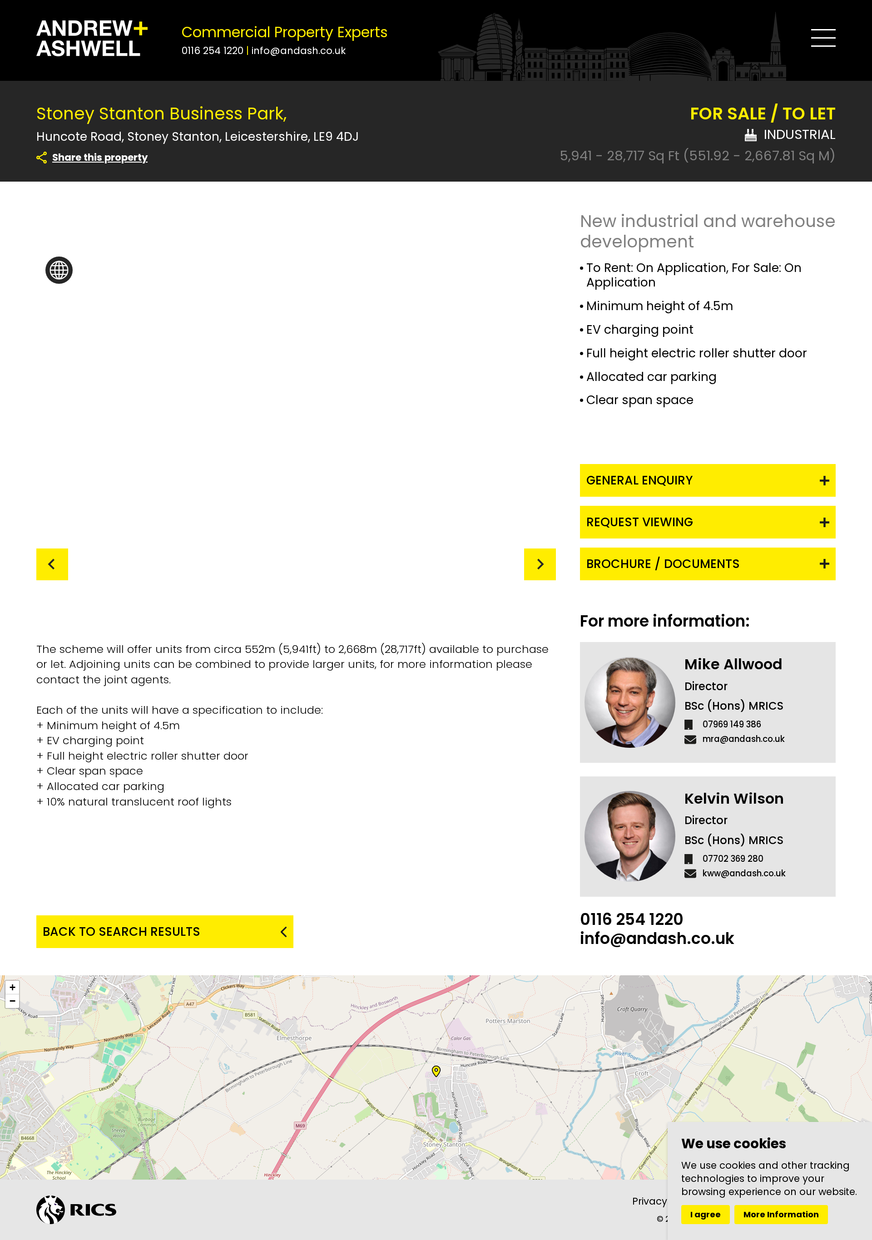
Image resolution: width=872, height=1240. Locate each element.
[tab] (246, 564)
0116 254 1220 (214, 50)
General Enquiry (639, 480)
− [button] (12, 1001)
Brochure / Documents (663, 563)
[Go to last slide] (52, 564)
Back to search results (121, 931)
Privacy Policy (665, 1201)
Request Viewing (639, 522)
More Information (781, 1214)
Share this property (100, 157)
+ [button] (12, 987)
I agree (705, 1214)
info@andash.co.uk (299, 50)
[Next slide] (540, 564)
